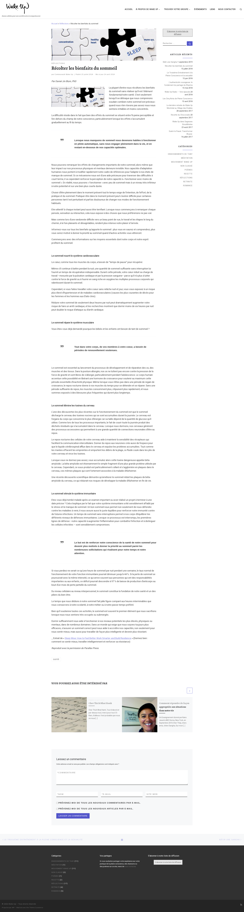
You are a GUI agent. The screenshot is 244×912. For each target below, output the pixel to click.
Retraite (188, 182)
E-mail (106, 794)
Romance (188, 186)
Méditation (187, 158)
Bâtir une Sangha (170, 62)
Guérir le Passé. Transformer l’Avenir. (181, 132)
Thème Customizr (36, 907)
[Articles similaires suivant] (190, 690)
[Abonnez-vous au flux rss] (241, 904)
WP (13, 907)
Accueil (54, 24)
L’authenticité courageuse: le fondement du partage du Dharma (178, 83)
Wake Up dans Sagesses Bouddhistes (182, 123)
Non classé (187, 166)
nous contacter (130, 866)
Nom (60, 794)
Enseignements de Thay (180, 154)
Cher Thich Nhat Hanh (100, 703)
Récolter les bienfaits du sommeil (179, 66)
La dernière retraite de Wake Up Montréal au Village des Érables (180, 106)
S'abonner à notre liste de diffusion (177, 32)
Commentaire (66, 773)
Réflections (64, 24)
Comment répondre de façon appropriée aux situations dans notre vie (174, 706)
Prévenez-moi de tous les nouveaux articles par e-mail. (95, 809)
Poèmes (189, 170)
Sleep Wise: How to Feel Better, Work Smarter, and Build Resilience (98, 638)
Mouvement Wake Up (182, 162)
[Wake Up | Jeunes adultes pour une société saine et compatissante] (18, 7)
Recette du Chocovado (180, 115)
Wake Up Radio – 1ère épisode (177, 92)
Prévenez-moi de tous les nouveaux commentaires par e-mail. (99, 803)
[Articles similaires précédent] (183, 690)
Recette (188, 174)
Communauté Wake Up (64, 74)
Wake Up (12, 904)
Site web (152, 794)
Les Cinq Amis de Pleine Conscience (178, 99)
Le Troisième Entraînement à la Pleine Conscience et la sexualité (179, 74)
